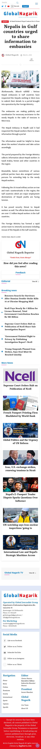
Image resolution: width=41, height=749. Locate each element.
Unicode (16, 6)
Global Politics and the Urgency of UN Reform (20, 442)
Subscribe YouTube (14, 652)
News (5, 684)
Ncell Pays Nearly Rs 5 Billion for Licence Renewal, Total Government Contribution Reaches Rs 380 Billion (21, 313)
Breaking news (9, 290)
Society (5, 694)
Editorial (5, 281)
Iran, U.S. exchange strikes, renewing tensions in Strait (20, 469)
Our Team (24, 705)
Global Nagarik (12, 55)
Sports (5, 700)
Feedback (20, 272)
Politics (5, 687)
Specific (5, 707)
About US (24, 708)
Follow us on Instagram (16, 658)
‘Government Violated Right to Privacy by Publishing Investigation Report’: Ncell (20, 339)
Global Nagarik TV (13, 572)
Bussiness (6, 690)
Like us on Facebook (15, 640)
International (7, 697)
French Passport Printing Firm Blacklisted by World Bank (20, 415)
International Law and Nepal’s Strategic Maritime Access (20, 554)
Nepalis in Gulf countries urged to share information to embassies (20, 37)
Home (5, 680)
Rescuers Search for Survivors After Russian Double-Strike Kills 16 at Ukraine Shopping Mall (21, 299)
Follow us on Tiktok (15, 664)
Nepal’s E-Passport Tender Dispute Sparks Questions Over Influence (20, 497)
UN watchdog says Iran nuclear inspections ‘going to (20, 527)
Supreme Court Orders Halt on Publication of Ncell (20, 387)
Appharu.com (25, 746)
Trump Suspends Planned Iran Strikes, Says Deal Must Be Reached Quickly (20, 352)
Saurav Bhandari (27, 692)
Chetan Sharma (26, 678)
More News (7, 363)
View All (35, 281)
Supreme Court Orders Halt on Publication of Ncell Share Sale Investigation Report (20, 327)
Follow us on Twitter (15, 646)
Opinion (6, 704)
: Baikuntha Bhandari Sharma (28, 683)
